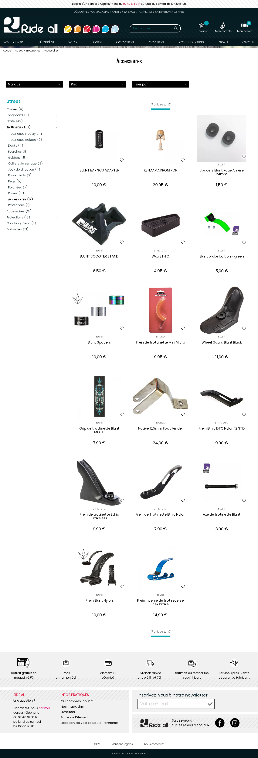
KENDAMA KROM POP (160, 170)
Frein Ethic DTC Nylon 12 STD (222, 429)
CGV (97, 744)
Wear (73, 42)
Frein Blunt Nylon (99, 601)
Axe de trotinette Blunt (221, 515)
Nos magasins (72, 706)
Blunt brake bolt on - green (221, 256)
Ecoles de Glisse (191, 42)
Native (160, 423)
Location (156, 42)
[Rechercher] (176, 28)
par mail (44, 708)
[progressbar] (160, 109)
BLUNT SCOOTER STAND (99, 256)
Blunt (221, 164)
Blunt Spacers (99, 343)
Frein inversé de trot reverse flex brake (160, 603)
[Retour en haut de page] (250, 746)
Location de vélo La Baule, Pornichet (89, 722)
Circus (248, 42)
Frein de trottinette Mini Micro (160, 343)
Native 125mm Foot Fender (160, 429)
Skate (224, 42)
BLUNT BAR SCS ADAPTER (99, 170)
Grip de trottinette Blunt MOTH (99, 430)
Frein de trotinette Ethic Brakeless (99, 516)
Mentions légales (122, 744)
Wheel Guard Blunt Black (222, 343)
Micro (160, 336)
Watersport (14, 42)
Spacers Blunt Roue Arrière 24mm (222, 172)
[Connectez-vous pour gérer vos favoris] (121, 160)
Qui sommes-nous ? (77, 701)
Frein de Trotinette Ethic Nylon (160, 515)
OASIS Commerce (136, 753)
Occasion (125, 42)
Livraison (68, 712)
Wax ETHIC (160, 256)
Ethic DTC (160, 250)
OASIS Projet (118, 753)
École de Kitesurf (74, 717)
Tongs (97, 42)
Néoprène (47, 42)
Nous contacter (154, 744)
